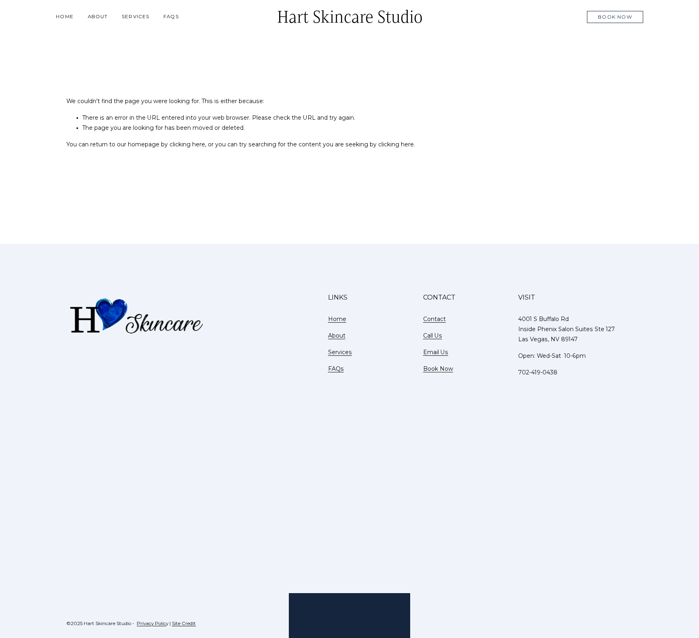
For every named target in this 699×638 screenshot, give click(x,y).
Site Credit (184, 623)
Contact (434, 319)
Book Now (615, 17)
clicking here (187, 144)
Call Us (432, 335)
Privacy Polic (151, 623)
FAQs (171, 16)
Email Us (435, 352)
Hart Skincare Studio (350, 16)
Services (135, 16)
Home (65, 16)
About (98, 16)
